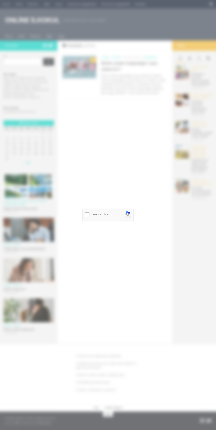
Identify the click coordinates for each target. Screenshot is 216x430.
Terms (129, 220)
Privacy (124, 220)
